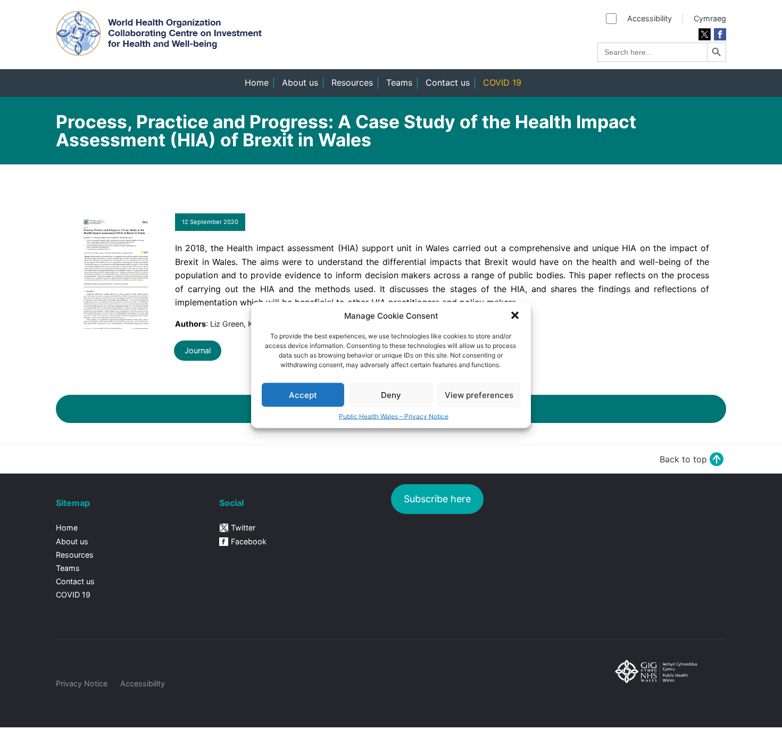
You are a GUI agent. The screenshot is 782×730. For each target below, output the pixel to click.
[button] (515, 315)
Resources (352, 82)
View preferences (479, 394)
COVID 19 (502, 82)
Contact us (448, 82)
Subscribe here (437, 498)
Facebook (249, 541)
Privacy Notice (81, 683)
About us (300, 82)
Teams (399, 82)
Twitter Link (704, 34)
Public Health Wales (665, 686)
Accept (303, 394)
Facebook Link (720, 34)
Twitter (243, 527)
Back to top (683, 459)
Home (257, 82)
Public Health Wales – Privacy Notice (393, 416)
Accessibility (649, 18)
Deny (391, 394)
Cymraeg (710, 18)
